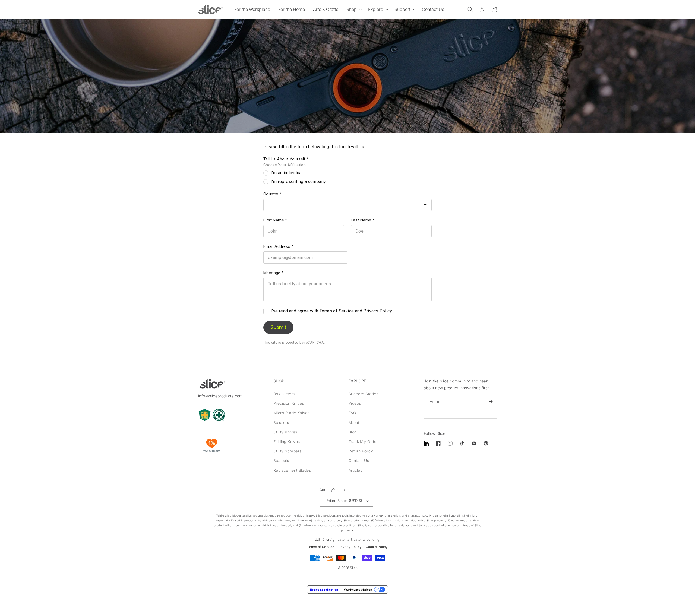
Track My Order (363, 441)
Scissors (281, 422)
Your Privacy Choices (358, 589)
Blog (353, 432)
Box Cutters (284, 393)
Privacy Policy (377, 311)
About (354, 422)
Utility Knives (285, 432)
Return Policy (361, 451)
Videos (355, 403)
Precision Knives (288, 403)
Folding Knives (286, 441)
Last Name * (362, 220)
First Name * (275, 220)
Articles (355, 470)
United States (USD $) (343, 500)
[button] (353, 9)
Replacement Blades (292, 470)
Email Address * (278, 246)
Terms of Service (337, 311)
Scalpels (281, 460)
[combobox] (347, 205)
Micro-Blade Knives (291, 412)
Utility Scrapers (287, 451)
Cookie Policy (377, 547)
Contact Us (359, 460)
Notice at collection (324, 589)
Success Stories (363, 393)
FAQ (352, 412)
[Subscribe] (491, 401)
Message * (273, 272)
